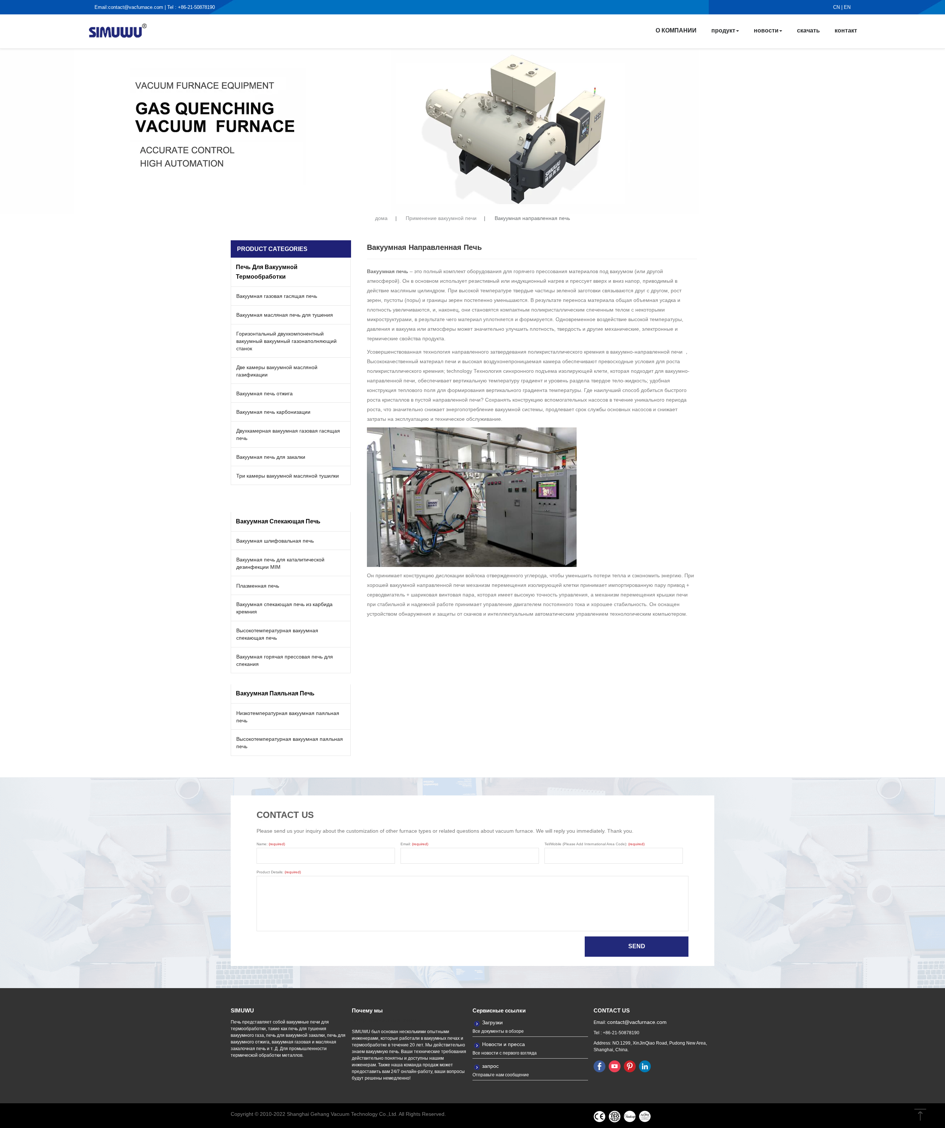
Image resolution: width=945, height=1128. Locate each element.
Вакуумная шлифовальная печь (275, 541)
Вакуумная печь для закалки (270, 457)
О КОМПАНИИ (676, 30)
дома (381, 218)
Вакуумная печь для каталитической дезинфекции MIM (280, 563)
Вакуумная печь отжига (264, 393)
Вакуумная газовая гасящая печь (276, 296)
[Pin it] (630, 1066)
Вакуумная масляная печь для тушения (284, 315)
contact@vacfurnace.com (135, 7)
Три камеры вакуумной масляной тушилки (287, 476)
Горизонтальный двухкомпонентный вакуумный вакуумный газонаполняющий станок (286, 341)
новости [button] (766, 30)
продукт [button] (723, 30)
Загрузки (492, 1022)
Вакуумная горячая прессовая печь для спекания (284, 660)
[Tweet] (615, 1066)
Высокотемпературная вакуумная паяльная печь (289, 742)
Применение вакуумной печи (441, 218)
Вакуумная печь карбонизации (273, 412)
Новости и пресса (503, 1044)
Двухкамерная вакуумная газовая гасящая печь (288, 434)
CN (836, 7)
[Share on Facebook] (599, 1066)
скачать (808, 30)
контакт (846, 30)
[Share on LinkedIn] (645, 1066)
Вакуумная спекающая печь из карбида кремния (284, 608)
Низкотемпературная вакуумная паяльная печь (287, 716)
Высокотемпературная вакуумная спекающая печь (277, 634)
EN (847, 7)
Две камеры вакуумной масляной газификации (276, 371)
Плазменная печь (257, 586)
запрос (490, 1066)
